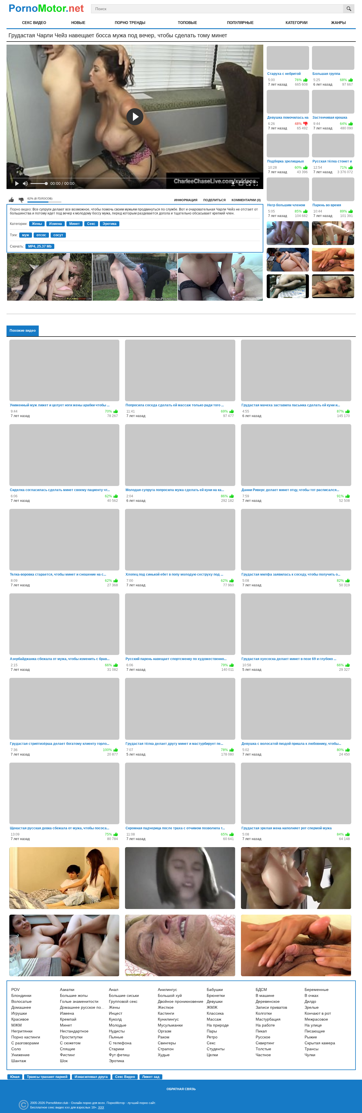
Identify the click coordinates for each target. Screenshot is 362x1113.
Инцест (115, 1013)
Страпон (166, 1049)
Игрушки (19, 1013)
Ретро (212, 1037)
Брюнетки (216, 995)
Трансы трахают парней (47, 1077)
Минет (74, 224)
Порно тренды (130, 23)
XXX (101, 1107)
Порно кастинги (25, 1037)
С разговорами (25, 1043)
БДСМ (261, 989)
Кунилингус (168, 1019)
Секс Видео (125, 1077)
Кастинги (166, 1013)
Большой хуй (170, 995)
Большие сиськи (124, 995)
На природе (218, 1025)
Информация (185, 200)
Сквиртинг (265, 1043)
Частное (263, 1055)
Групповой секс (123, 1001)
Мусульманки (170, 1025)
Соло (16, 1049)
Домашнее (21, 1007)
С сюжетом (70, 1043)
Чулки (310, 1055)
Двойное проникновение (180, 1001)
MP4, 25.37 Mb (39, 246)
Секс (91, 224)
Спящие (67, 1049)
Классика (215, 1013)
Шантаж (18, 1060)
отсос (41, 235)
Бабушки (215, 989)
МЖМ (16, 1025)
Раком (163, 1037)
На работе (265, 1025)
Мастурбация (268, 1019)
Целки (212, 1055)
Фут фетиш (119, 1055)
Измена (55, 224)
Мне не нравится (21, 200)
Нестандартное (74, 1031)
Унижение (20, 1055)
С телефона (120, 1043)
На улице (313, 1025)
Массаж (214, 1019)
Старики (116, 1049)
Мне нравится (11, 200)
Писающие (315, 1031)
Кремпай (68, 1019)
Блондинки (21, 995)
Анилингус (167, 989)
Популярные (240, 23)
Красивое (20, 1019)
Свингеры (167, 1043)
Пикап (261, 1031)
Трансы (311, 1049)
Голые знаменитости (79, 1001)
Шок (64, 1060)
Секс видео (34, 23)
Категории (296, 23)
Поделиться (214, 200)
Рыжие (311, 1037)
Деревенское (268, 1001)
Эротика (110, 224)
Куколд (115, 1019)
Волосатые (21, 1001)
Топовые (187, 23)
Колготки (264, 1013)
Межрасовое (316, 1019)
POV (15, 989)
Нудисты (117, 1031)
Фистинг (67, 1055)
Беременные (317, 989)
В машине (265, 995)
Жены (37, 224)
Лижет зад (151, 1077)
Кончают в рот (318, 1013)
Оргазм (164, 1031)
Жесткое (166, 1007)
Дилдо (310, 1001)
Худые (164, 1055)
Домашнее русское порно (84, 1007)
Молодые (117, 1025)
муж (25, 235)
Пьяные (116, 1037)
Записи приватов (271, 1007)
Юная (15, 1077)
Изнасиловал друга (91, 1077)
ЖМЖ (212, 1007)
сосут (58, 235)
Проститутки (71, 1037)
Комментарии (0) (246, 200)
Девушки (215, 1001)
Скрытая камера (320, 1043)
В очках (311, 995)
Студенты (216, 1049)
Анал (113, 989)
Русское (263, 1037)
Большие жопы (74, 995)
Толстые (263, 1049)
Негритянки (22, 1031)
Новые (78, 23)
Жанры (338, 23)
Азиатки (67, 989)
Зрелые (312, 1007)
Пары (212, 1031)
